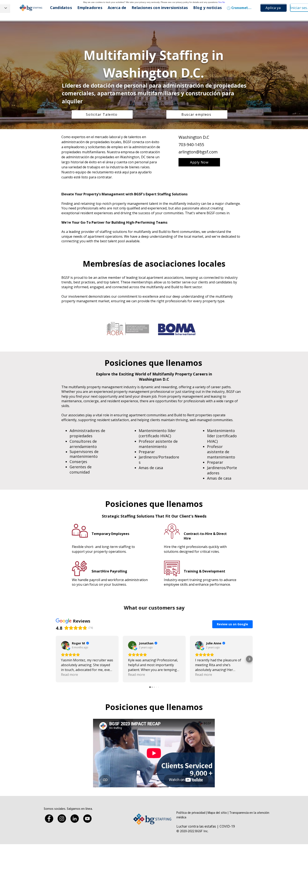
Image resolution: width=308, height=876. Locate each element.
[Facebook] (49, 818)
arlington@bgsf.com (198, 152)
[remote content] (154, 646)
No (223, 2)
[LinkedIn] (74, 818)
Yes (220, 2)
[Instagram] (62, 818)
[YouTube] (87, 818)
